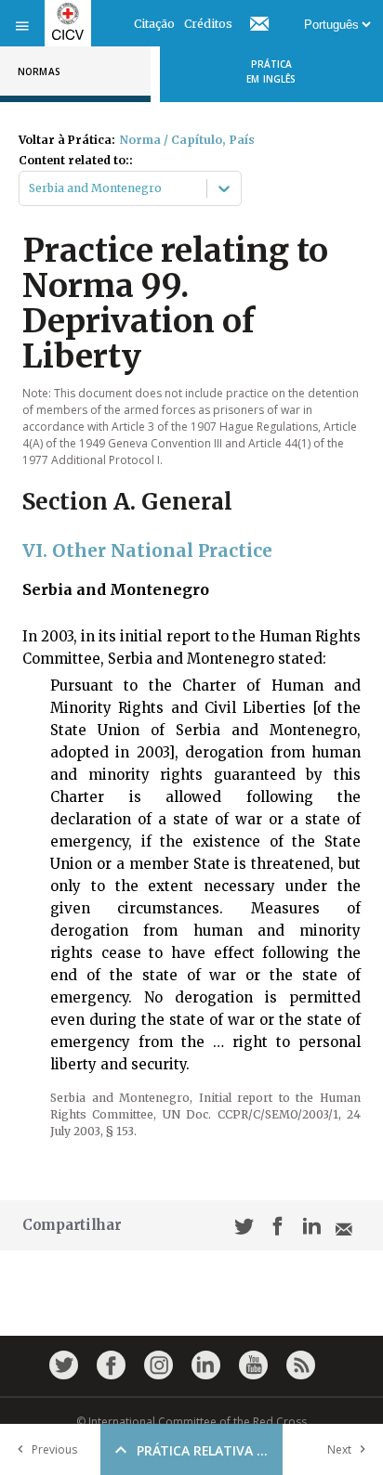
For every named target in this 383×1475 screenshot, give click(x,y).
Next (339, 1449)
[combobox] (30, 188)
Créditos (208, 24)
